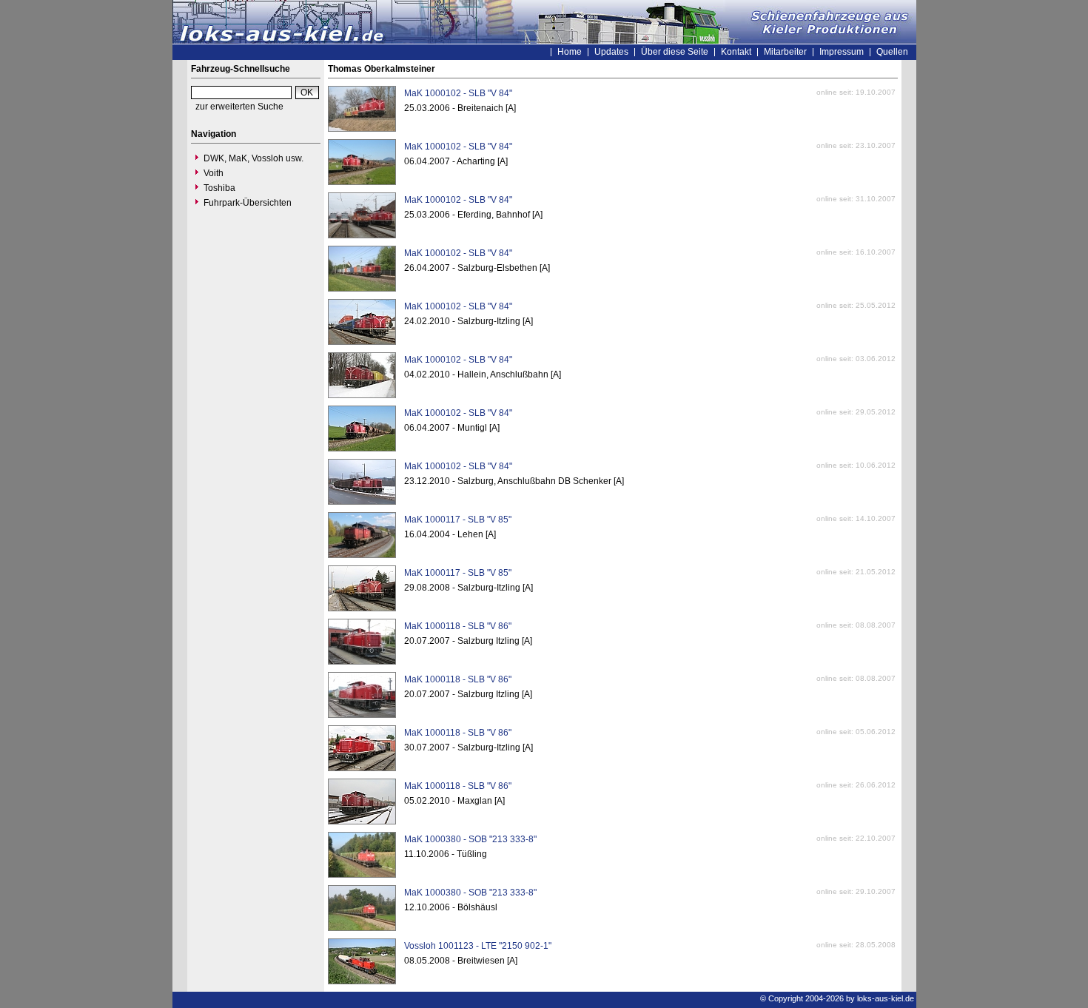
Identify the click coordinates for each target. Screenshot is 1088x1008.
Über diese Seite (674, 52)
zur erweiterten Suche (239, 106)
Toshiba (219, 188)
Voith (214, 173)
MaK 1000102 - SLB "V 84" (458, 93)
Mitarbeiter (785, 52)
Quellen (892, 52)
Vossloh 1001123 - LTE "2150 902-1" (477, 946)
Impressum (841, 52)
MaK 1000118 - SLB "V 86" (457, 626)
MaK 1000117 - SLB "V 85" (457, 519)
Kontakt (736, 52)
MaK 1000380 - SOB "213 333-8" (470, 839)
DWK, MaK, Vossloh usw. (253, 158)
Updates (611, 52)
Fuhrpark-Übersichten (248, 203)
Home (569, 52)
